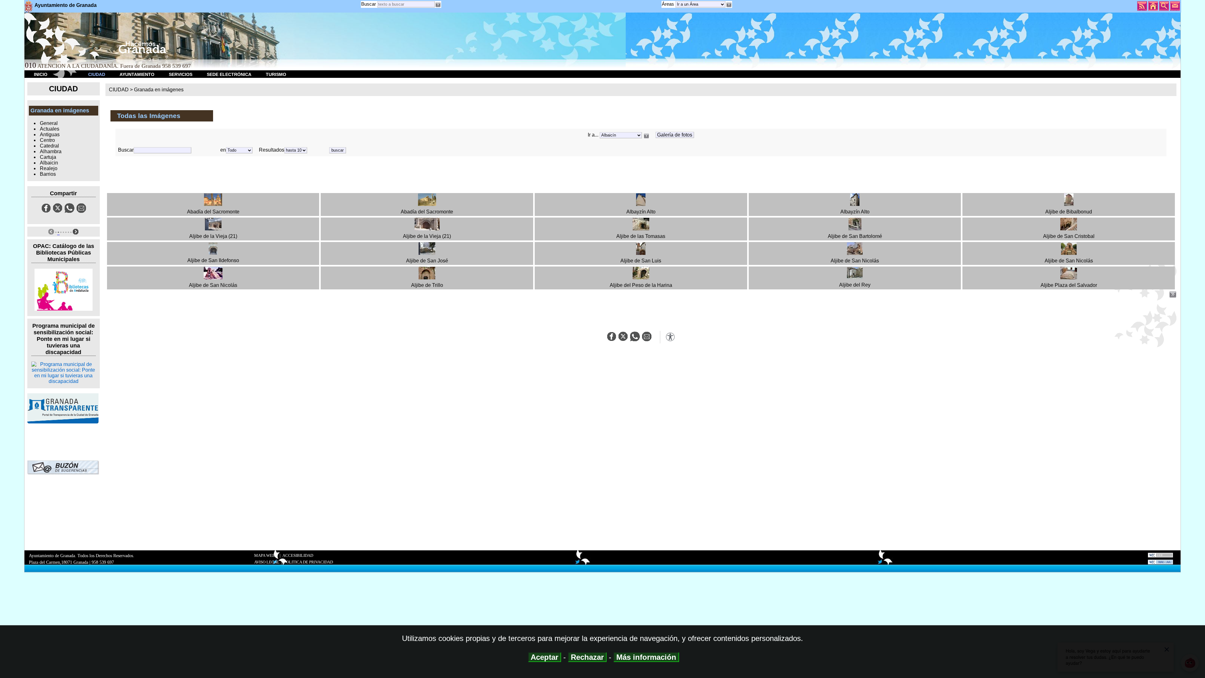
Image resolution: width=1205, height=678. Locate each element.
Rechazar (587, 657)
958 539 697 (103, 562)
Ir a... (594, 134)
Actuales (49, 129)
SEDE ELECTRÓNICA (229, 74)
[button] (729, 5)
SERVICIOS (180, 74)
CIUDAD (96, 74)
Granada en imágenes (159, 89)
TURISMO (276, 74)
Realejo (48, 168)
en (223, 150)
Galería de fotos (675, 134)
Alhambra (51, 151)
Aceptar (544, 657)
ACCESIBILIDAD (297, 555)
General (49, 123)
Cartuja (48, 157)
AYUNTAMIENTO (137, 74)
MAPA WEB (264, 555)
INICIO (40, 74)
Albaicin (49, 162)
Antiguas (50, 134)
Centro (47, 140)
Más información (646, 657)
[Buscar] (646, 136)
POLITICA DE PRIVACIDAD (308, 562)
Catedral (49, 145)
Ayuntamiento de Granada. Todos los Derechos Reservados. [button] (81, 559)
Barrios (48, 174)
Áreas (668, 4)
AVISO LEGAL (267, 562)
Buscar (368, 4)
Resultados (271, 150)
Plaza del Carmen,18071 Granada (58, 562)
